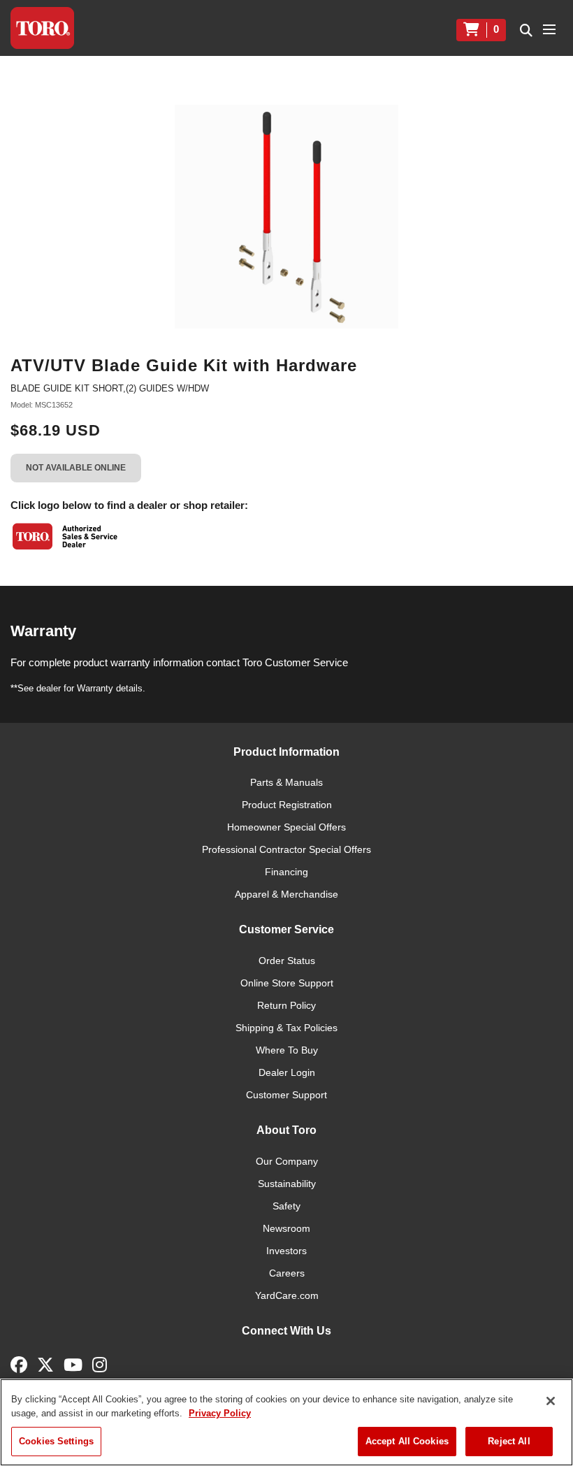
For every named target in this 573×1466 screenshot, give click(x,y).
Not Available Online (76, 468)
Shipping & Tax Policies (286, 1027)
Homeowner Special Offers (286, 827)
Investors (286, 1250)
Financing (286, 871)
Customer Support (286, 1094)
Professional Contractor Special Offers (286, 849)
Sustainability (287, 1183)
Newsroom (286, 1228)
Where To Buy (287, 1050)
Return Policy (286, 1005)
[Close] (550, 1401)
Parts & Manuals (286, 782)
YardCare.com (287, 1295)
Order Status (287, 960)
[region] (286, 1422)
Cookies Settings (56, 1441)
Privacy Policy (220, 1413)
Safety (286, 1206)
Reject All (509, 1441)
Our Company (287, 1161)
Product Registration (287, 804)
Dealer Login (287, 1072)
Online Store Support (286, 983)
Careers (287, 1273)
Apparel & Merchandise (286, 894)
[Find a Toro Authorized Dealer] (65, 536)
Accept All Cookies (407, 1441)
